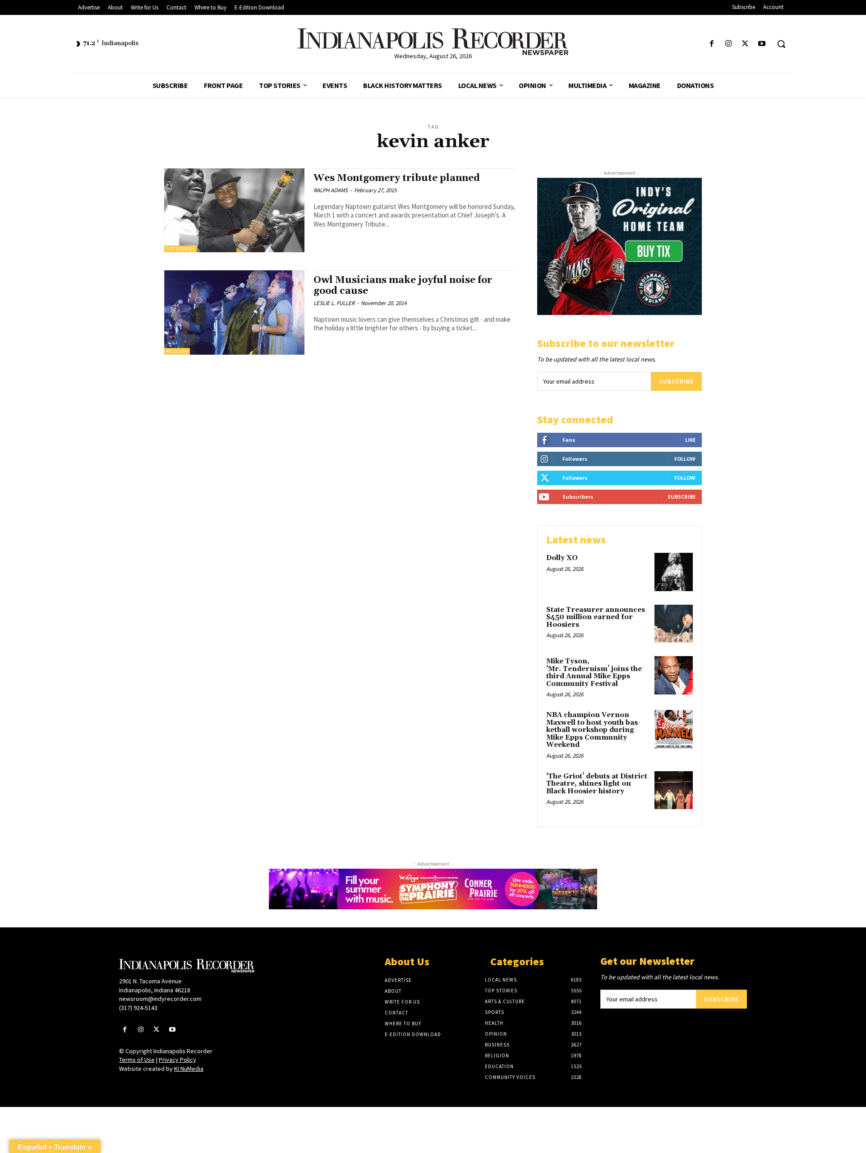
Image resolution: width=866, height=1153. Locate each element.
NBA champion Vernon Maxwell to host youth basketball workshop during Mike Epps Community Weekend (593, 730)
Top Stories (180, 249)
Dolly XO (562, 558)
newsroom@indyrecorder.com (160, 999)
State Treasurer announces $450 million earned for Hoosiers (595, 617)
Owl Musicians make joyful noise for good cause (402, 285)
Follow (685, 458)
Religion (177, 351)
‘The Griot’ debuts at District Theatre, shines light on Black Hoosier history (596, 784)
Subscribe (676, 381)
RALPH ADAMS (330, 190)
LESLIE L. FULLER (334, 303)
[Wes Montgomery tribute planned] (234, 210)
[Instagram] (728, 44)
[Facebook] (711, 44)
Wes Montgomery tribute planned (396, 178)
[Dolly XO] (673, 572)
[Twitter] (745, 44)
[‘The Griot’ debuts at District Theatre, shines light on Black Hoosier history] (673, 790)
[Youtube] (762, 44)
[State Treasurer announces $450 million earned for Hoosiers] (673, 624)
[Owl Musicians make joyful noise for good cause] (234, 312)
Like (690, 439)
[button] (781, 44)
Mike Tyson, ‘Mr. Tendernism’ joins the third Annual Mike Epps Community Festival (594, 672)
